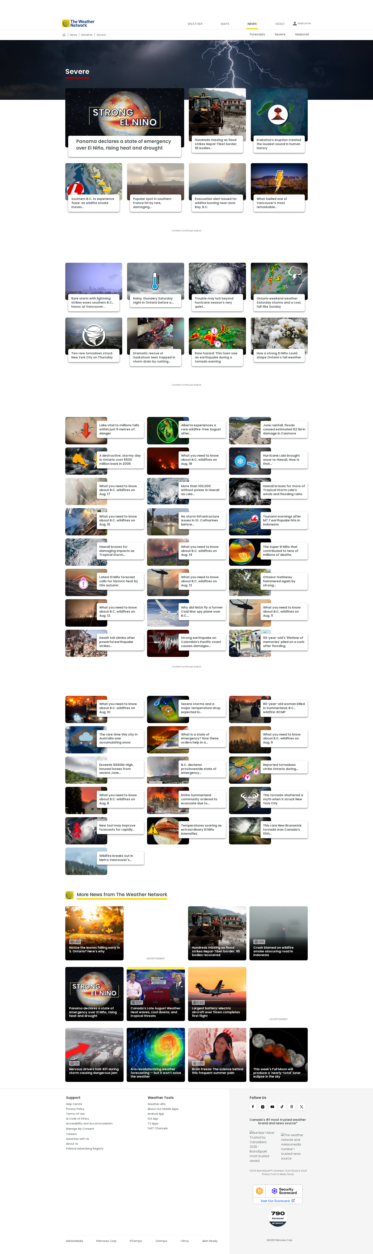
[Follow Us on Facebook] (253, 1107)
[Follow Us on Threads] (292, 1107)
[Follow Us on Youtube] (272, 1107)
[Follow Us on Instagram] (263, 1107)
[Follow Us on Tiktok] (282, 1107)
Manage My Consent (80, 1129)
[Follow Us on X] (301, 1107)
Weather (87, 35)
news (73, 35)
